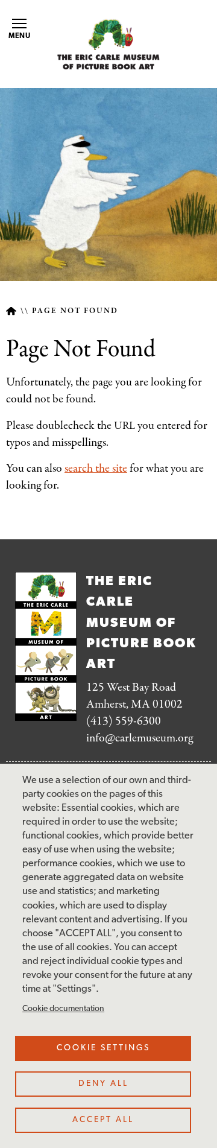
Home (11, 311)
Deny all (103, 1083)
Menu (19, 36)
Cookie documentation (63, 1008)
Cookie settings (103, 1048)
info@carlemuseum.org (139, 738)
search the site (95, 468)
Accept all (103, 1119)
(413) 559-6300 (123, 721)
